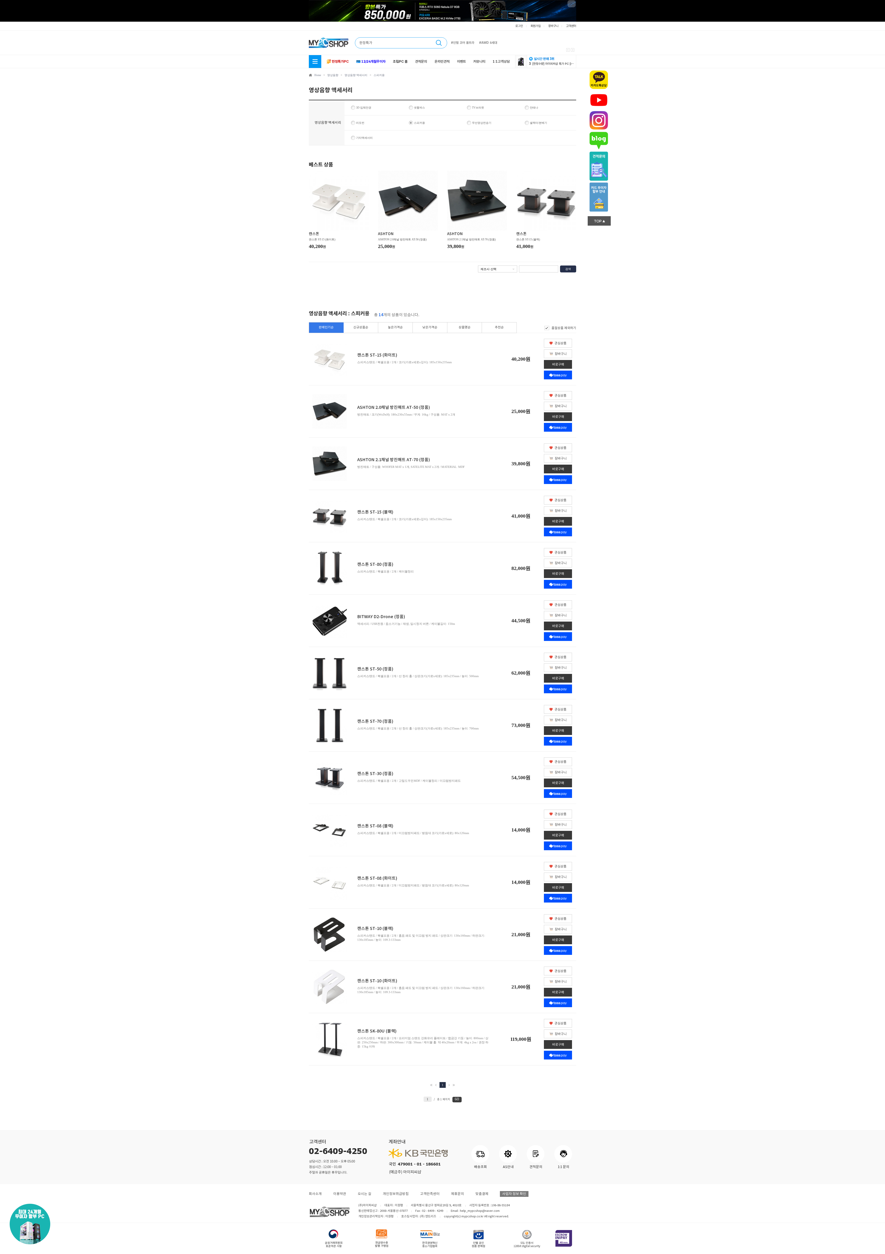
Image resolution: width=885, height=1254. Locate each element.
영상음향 (332, 75)
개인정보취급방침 (396, 1194)
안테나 (534, 107)
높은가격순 (395, 327)
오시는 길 (364, 1194)
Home (317, 75)
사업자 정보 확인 (514, 1194)
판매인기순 (326, 327)
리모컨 (360, 122)
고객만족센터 (430, 1194)
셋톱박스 (419, 107)
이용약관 (339, 1194)
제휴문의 (457, 1194)
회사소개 (315, 1194)
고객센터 (571, 26)
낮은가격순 (429, 327)
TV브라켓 (478, 107)
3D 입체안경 (363, 107)
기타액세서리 (364, 137)
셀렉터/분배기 (538, 122)
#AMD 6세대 (488, 42)
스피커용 (379, 75)
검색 (568, 269)
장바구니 (553, 26)
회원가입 (536, 26)
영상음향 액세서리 (356, 75)
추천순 (499, 327)
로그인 (519, 26)
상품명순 (465, 327)
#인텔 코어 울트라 (462, 42)
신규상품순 (360, 327)
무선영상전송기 (481, 122)
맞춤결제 (481, 1194)
